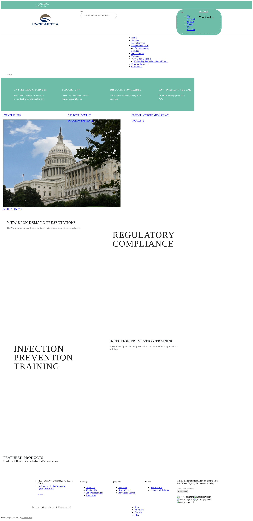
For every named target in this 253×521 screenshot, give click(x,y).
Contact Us (42, 6)
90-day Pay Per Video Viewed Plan (150, 61)
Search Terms (124, 490)
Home (134, 37)
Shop (137, 507)
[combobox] (99, 15)
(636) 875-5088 (43, 4)
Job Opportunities (94, 492)
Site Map (122, 487)
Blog (137, 515)
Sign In (190, 21)
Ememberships (141, 48)
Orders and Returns (160, 490)
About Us (90, 487)
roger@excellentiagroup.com (52, 486)
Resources (91, 495)
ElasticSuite (27, 518)
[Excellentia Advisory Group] (54, 20)
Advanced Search (126, 492)
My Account (191, 17)
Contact (138, 512)
